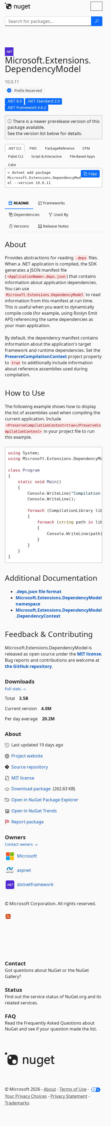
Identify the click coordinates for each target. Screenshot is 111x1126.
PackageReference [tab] (59, 148)
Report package (27, 822)
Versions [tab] (21, 226)
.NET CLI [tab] (14, 148)
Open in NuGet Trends (34, 811)
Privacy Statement (68, 1096)
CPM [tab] (86, 148)
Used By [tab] (60, 214)
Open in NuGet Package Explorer (44, 800)
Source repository (29, 767)
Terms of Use (73, 1089)
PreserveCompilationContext (36, 356)
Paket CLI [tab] (15, 156)
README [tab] (21, 203)
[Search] (96, 21)
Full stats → (15, 688)
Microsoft (27, 856)
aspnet (24, 870)
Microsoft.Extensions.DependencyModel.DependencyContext (59, 613)
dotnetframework (35, 884)
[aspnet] (10, 870)
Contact (15, 963)
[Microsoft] (10, 856)
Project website (27, 756)
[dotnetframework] (10, 885)
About (50, 1089)
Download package (31, 789)
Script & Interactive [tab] (46, 156)
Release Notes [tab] (55, 226)
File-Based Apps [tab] (82, 156)
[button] (90, 174)
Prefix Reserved (28, 90)
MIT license (89, 654)
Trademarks (17, 1103)
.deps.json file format (38, 591)
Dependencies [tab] (26, 214)
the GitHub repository (28, 666)
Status (13, 989)
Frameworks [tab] (53, 203)
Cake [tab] (12, 164)
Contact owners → (21, 844)
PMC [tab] (33, 148)
